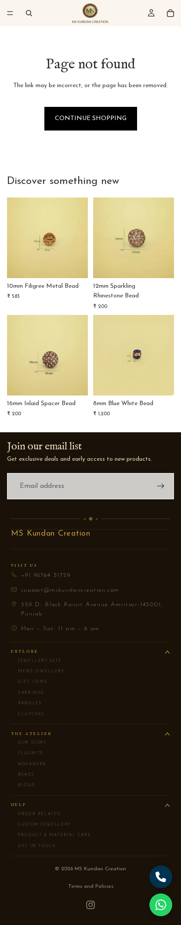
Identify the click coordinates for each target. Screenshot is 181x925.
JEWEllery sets (36, 661)
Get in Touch (33, 846)
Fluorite (27, 753)
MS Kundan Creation (50, 534)
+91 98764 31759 (45, 575)
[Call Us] (160, 876)
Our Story (29, 743)
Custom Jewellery (41, 824)
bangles (26, 703)
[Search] (29, 13)
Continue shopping (91, 118)
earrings (27, 693)
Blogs (23, 785)
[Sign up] (161, 486)
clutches (27, 714)
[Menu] (10, 13)
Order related (36, 814)
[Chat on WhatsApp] (160, 904)
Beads (22, 775)
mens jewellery (38, 671)
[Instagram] (90, 905)
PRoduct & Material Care (51, 835)
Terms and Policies (90, 886)
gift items (29, 682)
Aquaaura (28, 764)
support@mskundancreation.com (70, 590)
